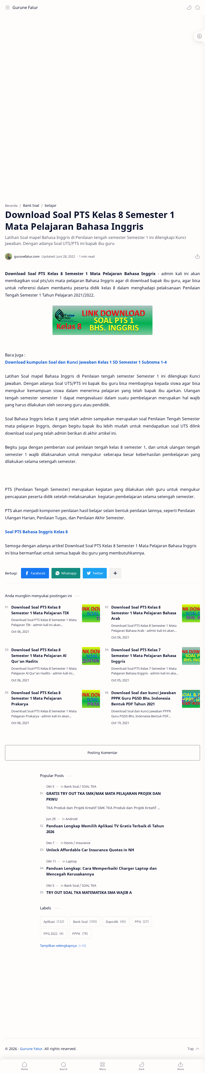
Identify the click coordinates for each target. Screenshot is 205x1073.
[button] (189, 7)
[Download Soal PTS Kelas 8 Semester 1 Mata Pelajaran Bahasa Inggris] (102, 320)
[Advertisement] (96, 31)
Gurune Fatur (25, 7)
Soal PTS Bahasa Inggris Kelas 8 (36, 532)
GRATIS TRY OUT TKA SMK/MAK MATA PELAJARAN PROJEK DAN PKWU (103, 796)
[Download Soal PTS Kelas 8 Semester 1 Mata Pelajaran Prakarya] (91, 699)
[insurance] (83, 843)
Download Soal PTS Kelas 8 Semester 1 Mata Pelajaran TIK (40, 610)
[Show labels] (64, 945)
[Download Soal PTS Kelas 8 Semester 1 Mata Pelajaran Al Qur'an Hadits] (91, 656)
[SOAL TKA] (89, 786)
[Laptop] (71, 861)
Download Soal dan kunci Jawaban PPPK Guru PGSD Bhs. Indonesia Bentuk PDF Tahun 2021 (143, 698)
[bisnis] (69, 843)
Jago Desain (110, 1048)
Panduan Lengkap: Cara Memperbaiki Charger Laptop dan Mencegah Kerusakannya (101, 871)
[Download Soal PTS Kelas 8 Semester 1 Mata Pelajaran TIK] (91, 613)
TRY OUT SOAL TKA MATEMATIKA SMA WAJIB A (89, 892)
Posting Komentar (103, 752)
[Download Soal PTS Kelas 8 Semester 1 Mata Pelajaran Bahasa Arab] (191, 613)
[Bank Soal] (72, 786)
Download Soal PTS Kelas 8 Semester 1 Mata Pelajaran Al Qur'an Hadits (38, 655)
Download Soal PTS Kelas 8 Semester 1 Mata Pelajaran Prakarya (36, 698)
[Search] (197, 7)
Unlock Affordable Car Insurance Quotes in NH (90, 849)
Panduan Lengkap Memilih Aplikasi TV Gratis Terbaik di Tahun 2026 (105, 828)
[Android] (72, 819)
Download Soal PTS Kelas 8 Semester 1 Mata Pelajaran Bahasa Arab (143, 613)
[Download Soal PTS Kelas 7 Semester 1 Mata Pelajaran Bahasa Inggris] (191, 656)
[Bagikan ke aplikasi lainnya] (115, 573)
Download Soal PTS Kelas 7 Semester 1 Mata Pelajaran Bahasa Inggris (143, 655)
